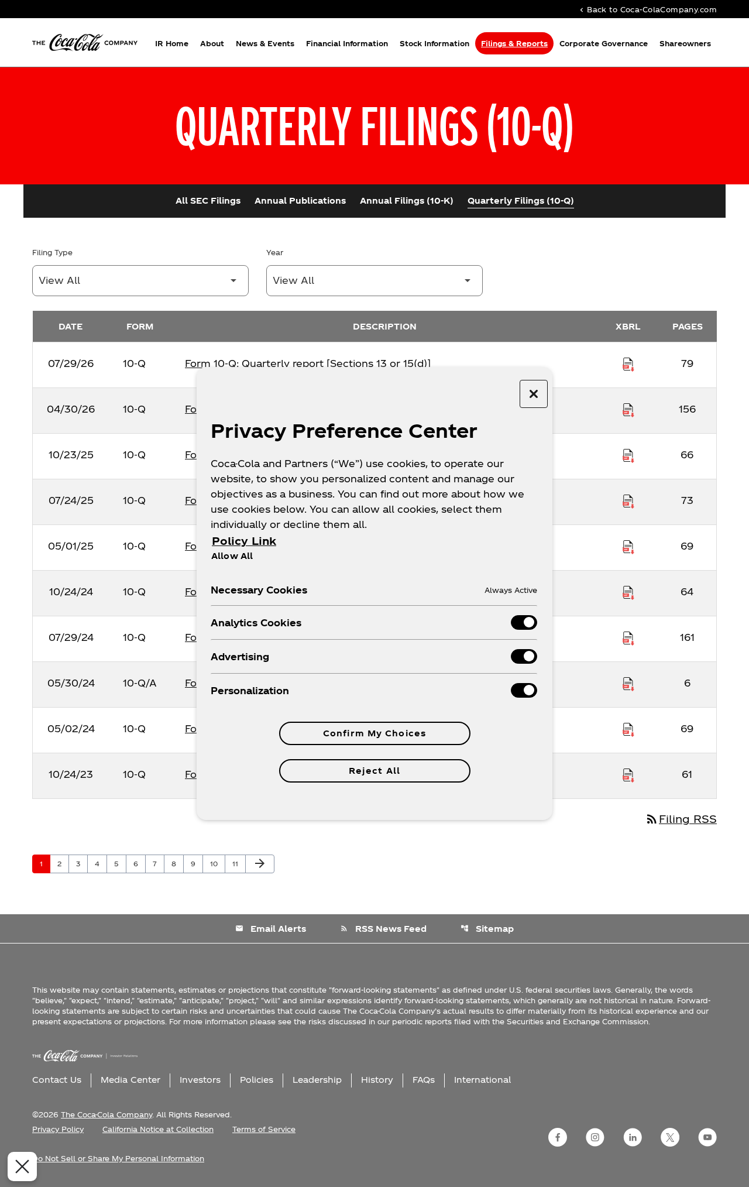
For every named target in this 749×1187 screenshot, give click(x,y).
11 (239, 863)
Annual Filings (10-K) (406, 200)
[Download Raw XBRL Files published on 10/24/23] (628, 774)
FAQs (424, 1080)
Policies (256, 1080)
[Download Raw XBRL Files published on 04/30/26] (628, 409)
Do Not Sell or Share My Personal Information (118, 1158)
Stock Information (434, 43)
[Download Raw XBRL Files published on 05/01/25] (628, 546)
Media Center (130, 1080)
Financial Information (347, 43)
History (377, 1080)
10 (217, 863)
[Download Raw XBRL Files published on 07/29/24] (628, 637)
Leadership (317, 1080)
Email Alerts (270, 929)
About (212, 43)
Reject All (374, 771)
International (482, 1080)
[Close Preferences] (22, 1166)
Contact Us (56, 1080)
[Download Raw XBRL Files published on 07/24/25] (628, 500)
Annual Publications (300, 200)
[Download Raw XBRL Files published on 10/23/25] (628, 455)
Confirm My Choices (374, 733)
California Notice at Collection (158, 1129)
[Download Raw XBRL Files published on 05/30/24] (628, 683)
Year (274, 252)
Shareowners (685, 43)
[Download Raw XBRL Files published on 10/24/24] (628, 592)
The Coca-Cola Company (106, 1114)
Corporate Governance (603, 43)
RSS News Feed (383, 929)
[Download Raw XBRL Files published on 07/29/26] (628, 363)
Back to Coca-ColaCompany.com (647, 9)
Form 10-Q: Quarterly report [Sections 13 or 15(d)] (308, 363)
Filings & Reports (514, 43)
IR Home (171, 43)
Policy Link (244, 540)
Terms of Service (264, 1129)
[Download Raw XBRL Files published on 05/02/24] (628, 729)
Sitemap (487, 929)
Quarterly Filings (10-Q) (521, 200)
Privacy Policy (58, 1129)
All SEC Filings (208, 200)
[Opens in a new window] (557, 1137)
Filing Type (52, 252)
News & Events (265, 43)
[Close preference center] (534, 394)
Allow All (232, 555)
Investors (200, 1080)
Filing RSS (681, 818)
